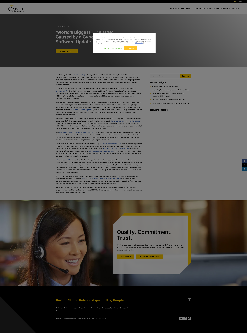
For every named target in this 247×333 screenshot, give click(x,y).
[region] (124, 43)
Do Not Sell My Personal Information (111, 48)
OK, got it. (131, 48)
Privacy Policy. (139, 43)
